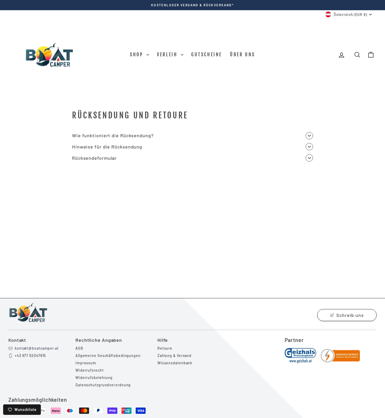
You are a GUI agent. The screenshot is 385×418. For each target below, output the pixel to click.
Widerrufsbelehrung (94, 377)
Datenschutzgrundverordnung (103, 385)
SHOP (137, 54)
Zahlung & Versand (174, 355)
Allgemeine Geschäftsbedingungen (108, 355)
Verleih (168, 54)
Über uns (242, 54)
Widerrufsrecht (89, 370)
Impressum (85, 363)
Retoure (164, 348)
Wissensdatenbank (174, 363)
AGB (79, 348)
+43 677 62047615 (30, 355)
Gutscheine (206, 54)
